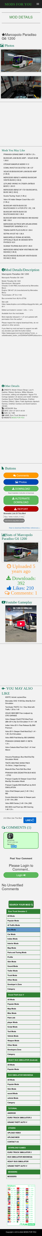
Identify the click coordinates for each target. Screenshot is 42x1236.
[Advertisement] (21, 123)
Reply (13, 846)
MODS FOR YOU (18, 4)
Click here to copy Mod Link (13, 521)
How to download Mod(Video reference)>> (24, 528)
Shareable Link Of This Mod (15, 513)
